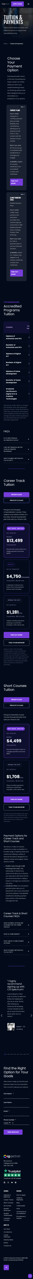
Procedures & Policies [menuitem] (21, 1217)
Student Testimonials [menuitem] (8, 1214)
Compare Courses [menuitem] (7, 1219)
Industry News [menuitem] (8, 1240)
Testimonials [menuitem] (20, 1206)
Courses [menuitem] (6, 1191)
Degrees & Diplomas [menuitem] (7, 1196)
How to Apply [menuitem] (20, 1195)
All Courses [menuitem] (7, 1206)
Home (5, 44)
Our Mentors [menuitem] (8, 1232)
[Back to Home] (5, 4)
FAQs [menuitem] (18, 1209)
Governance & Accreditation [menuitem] (21, 1212)
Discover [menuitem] (18, 1191)
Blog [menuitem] (18, 1203)
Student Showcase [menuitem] (7, 1209)
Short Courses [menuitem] (8, 1203)
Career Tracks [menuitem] (8, 1200)
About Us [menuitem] (6, 1225)
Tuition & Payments (16, 44)
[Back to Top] (6, 1267)
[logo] (12, 1156)
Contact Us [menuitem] (7, 1246)
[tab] (16, 494)
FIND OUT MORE (14, 182)
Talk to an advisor (16, 643)
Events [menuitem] (6, 1243)
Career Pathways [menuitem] (7, 1236)
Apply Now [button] (17, 4)
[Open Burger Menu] (28, 4)
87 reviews (17, 1178)
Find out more (16, 635)
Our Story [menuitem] (7, 1229)
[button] (1, 1015)
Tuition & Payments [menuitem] (19, 1199)
